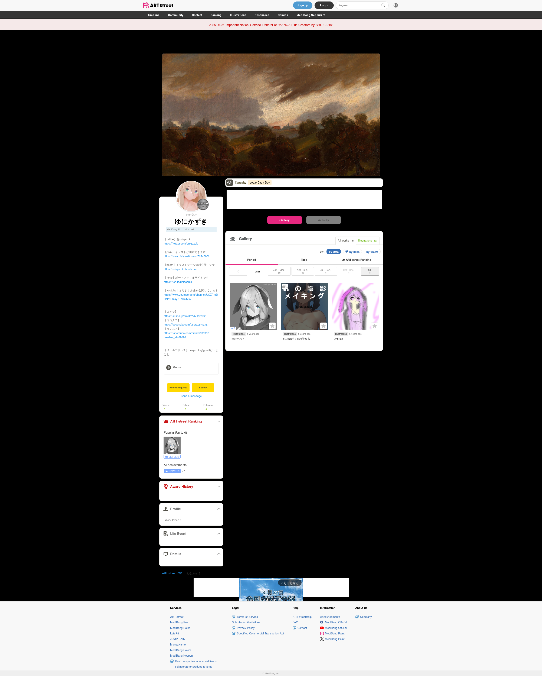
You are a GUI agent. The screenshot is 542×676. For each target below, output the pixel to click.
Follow (203, 387)
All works (346, 240)
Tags (304, 260)
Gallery (284, 220)
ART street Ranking (186, 421)
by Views (372, 252)
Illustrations (238, 15)
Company (366, 617)
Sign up (303, 5)
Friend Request (178, 387)
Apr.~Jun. (302, 271)
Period (251, 260)
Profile (175, 508)
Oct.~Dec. (349, 271)
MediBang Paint (180, 628)
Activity (323, 220)
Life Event (178, 533)
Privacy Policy (246, 628)
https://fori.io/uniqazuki (178, 282)
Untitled (338, 339)
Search (383, 5)
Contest (197, 15)
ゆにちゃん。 (239, 339)
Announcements (330, 617)
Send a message (191, 396)
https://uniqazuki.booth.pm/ (180, 269)
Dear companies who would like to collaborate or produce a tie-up (196, 664)
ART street (177, 617)
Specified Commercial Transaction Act (260, 633)
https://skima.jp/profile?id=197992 (185, 316)
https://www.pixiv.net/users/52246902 (187, 256)
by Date (334, 252)
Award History (181, 486)
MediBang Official (336, 622)
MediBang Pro (179, 622)
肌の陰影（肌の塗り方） (298, 339)
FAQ (295, 622)
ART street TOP (172, 573)
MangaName (178, 644)
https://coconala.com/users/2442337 (186, 324)
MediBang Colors (180, 650)
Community (175, 15)
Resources (262, 15)
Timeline (154, 15)
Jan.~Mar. (279, 271)
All (370, 271)
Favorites (272, 326)
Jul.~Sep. (326, 271)
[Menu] (395, 5)
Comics (283, 15)
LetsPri (174, 633)
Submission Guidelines (246, 622)
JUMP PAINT (178, 639)
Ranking (216, 15)
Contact (302, 628)
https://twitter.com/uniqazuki (181, 243)
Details (175, 553)
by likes (354, 252)
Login (324, 5)
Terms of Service (247, 617)
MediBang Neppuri (312, 15)
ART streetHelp (302, 617)
